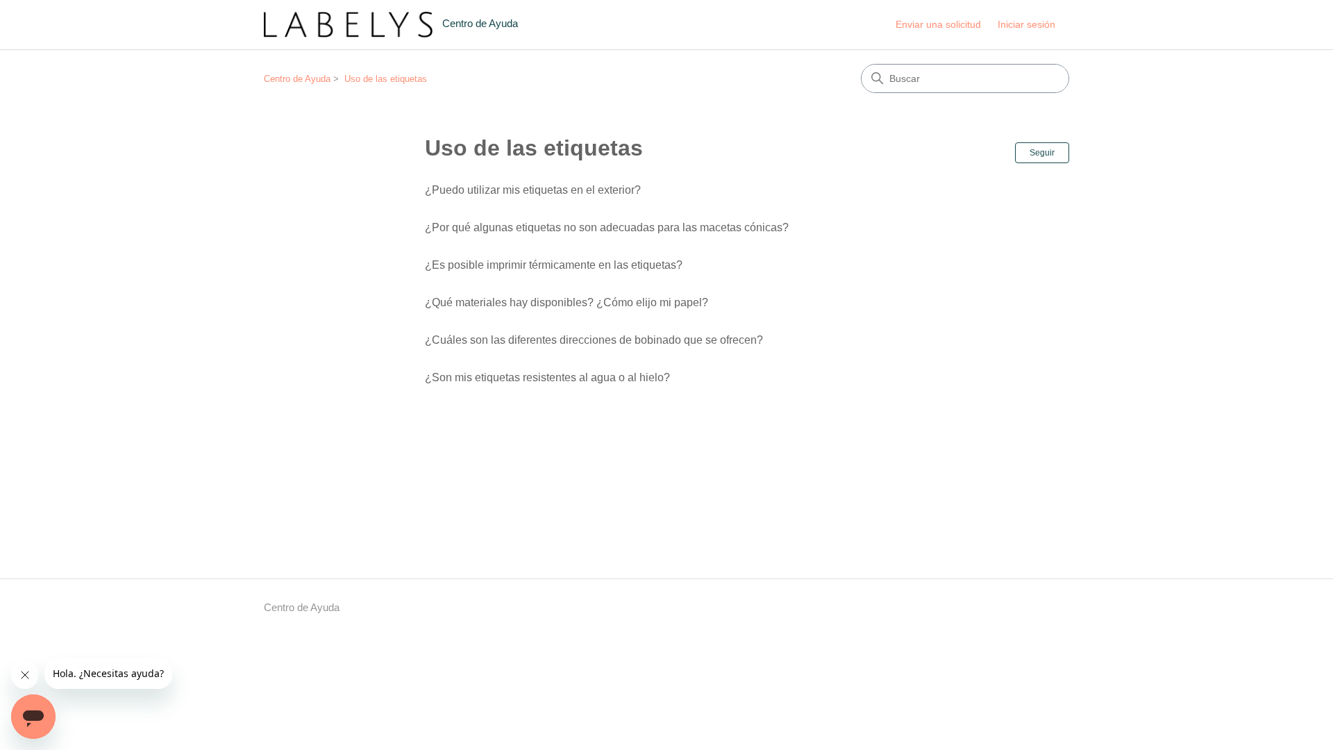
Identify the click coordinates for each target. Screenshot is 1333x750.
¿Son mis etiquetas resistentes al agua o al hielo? (547, 377)
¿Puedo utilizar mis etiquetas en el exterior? (533, 190)
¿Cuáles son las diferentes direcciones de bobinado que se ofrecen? (594, 340)
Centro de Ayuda (297, 79)
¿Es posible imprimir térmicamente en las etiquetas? (553, 265)
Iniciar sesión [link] (1026, 24)
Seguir (1042, 153)
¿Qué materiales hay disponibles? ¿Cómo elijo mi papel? (566, 302)
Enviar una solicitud (938, 24)
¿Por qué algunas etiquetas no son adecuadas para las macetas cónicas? (607, 227)
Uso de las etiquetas (385, 79)
